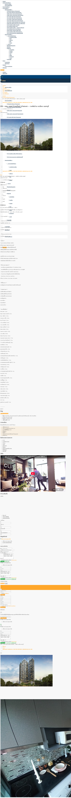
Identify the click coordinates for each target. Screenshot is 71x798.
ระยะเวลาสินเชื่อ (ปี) (3, 532)
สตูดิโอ (10, 55)
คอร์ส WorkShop (8, 5)
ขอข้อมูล (2, 561)
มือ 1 (1, 111)
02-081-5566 (5, 542)
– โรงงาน (9, 44)
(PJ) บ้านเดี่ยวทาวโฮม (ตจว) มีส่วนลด (14, 29)
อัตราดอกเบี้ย (2, 528)
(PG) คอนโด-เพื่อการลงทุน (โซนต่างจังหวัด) (15, 20)
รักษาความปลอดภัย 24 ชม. (7, 448)
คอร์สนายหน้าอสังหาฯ (7, 2)
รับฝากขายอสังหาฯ (6, 7)
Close (6, 583)
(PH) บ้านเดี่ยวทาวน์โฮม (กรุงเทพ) (13, 25)
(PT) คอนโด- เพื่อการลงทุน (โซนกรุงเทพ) (14, 19)
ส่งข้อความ (7, 561)
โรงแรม (10, 43)
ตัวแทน (4, 60)
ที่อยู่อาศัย (9, 48)
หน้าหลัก (4, 1)
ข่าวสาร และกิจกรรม (8, 66)
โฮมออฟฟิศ (9, 59)
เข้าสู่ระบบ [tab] (4, 585)
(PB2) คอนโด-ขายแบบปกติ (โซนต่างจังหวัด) (15, 15)
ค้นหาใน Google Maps (4, 413)
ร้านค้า (10, 38)
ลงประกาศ (2, 70)
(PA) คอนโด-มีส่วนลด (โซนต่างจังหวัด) (14, 12)
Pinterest (20, 102)
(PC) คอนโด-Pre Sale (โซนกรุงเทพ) (14, 16)
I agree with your (8, 605)
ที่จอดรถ (4, 447)
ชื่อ (0, 548)
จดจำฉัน (3, 593)
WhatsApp (5, 102)
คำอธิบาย (4, 85)
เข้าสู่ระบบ (4, 72)
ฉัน (0, 552)
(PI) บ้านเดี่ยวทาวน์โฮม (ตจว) (12, 26)
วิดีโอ (3, 91)
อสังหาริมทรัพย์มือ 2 (8, 34)
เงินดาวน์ (2, 524)
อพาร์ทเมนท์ (11, 56)
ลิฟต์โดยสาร (5, 449)
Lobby (4, 444)
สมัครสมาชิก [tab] (5, 587)
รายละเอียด (4, 88)
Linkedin (24, 102)
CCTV (4, 440)
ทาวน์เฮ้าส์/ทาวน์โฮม (13, 37)
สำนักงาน (11, 40)
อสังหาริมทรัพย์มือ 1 (8, 9)
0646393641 (9, 542)
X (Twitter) (15, 102)
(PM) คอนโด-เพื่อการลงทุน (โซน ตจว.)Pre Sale (16, 23)
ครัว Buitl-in (5, 445)
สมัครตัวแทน (7, 63)
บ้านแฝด (10, 52)
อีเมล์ (27, 102)
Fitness (4, 442)
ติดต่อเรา (4, 65)
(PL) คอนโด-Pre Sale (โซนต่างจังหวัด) (14, 18)
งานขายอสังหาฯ (5, 8)
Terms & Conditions (11, 605)
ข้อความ (1, 558)
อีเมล (1, 551)
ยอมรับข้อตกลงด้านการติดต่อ (9, 560)
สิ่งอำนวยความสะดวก (6, 89)
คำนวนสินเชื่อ (5, 92)
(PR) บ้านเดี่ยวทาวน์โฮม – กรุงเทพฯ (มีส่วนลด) (15, 27)
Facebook (9, 102)
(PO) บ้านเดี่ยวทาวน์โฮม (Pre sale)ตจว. (14, 31)
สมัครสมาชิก (5, 73)
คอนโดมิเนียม (11, 49)
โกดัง (10, 41)
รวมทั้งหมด (2, 520)
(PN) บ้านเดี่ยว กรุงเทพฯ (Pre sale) (14, 30)
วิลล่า (10, 54)
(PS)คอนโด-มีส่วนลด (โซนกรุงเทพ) (13, 11)
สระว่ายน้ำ (4, 451)
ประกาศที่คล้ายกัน (6, 93)
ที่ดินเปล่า (8, 47)
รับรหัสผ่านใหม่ (3, 618)
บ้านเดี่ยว (11, 51)
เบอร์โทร (1, 550)
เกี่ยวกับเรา (5, 67)
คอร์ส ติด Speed (8, 4)
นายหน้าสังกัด (7, 62)
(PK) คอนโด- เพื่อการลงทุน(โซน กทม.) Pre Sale (16, 22)
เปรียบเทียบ (2, 583)
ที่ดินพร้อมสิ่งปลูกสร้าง (11, 45)
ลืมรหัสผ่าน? (7, 593)
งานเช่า (10, 58)
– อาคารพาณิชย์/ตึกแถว (11, 36)
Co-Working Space (6, 441)
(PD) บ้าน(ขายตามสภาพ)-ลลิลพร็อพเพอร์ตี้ (15, 33)
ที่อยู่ (3, 86)
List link (30, 102)
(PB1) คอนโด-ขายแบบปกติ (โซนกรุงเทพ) (14, 13)
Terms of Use (14, 560)
